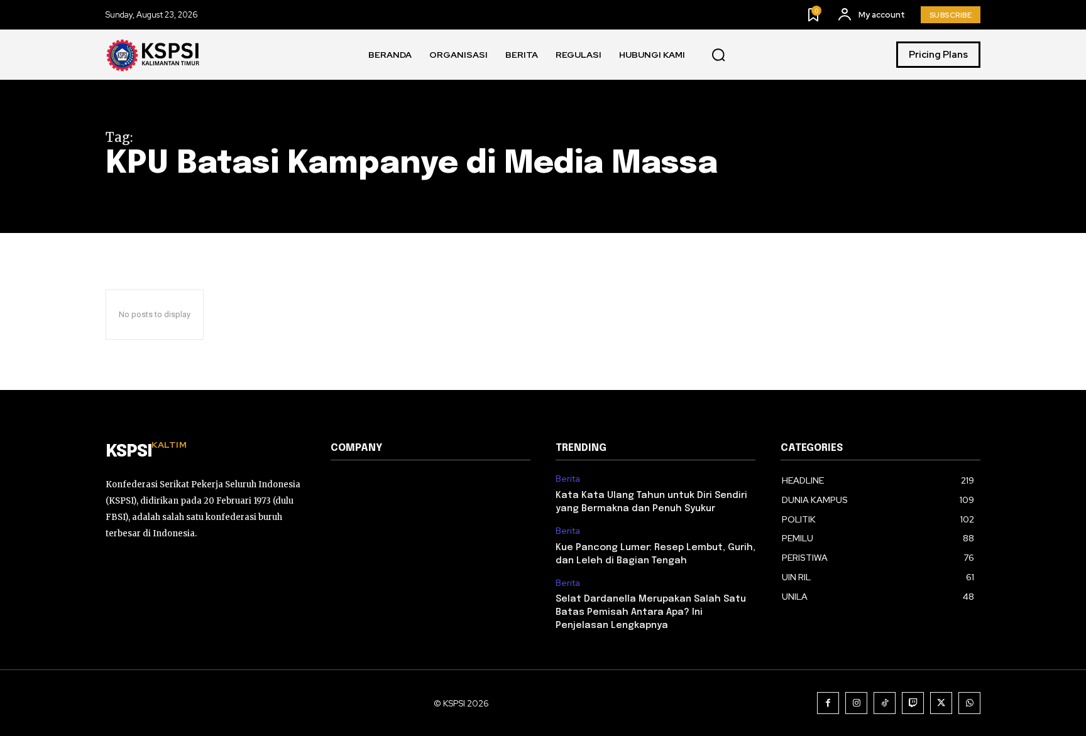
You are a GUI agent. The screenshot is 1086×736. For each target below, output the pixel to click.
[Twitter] (941, 703)
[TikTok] (885, 703)
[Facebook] (828, 703)
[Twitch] (913, 703)
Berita (568, 479)
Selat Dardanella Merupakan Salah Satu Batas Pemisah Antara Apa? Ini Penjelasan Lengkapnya (651, 612)
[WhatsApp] (969, 703)
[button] (718, 55)
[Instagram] (856, 703)
